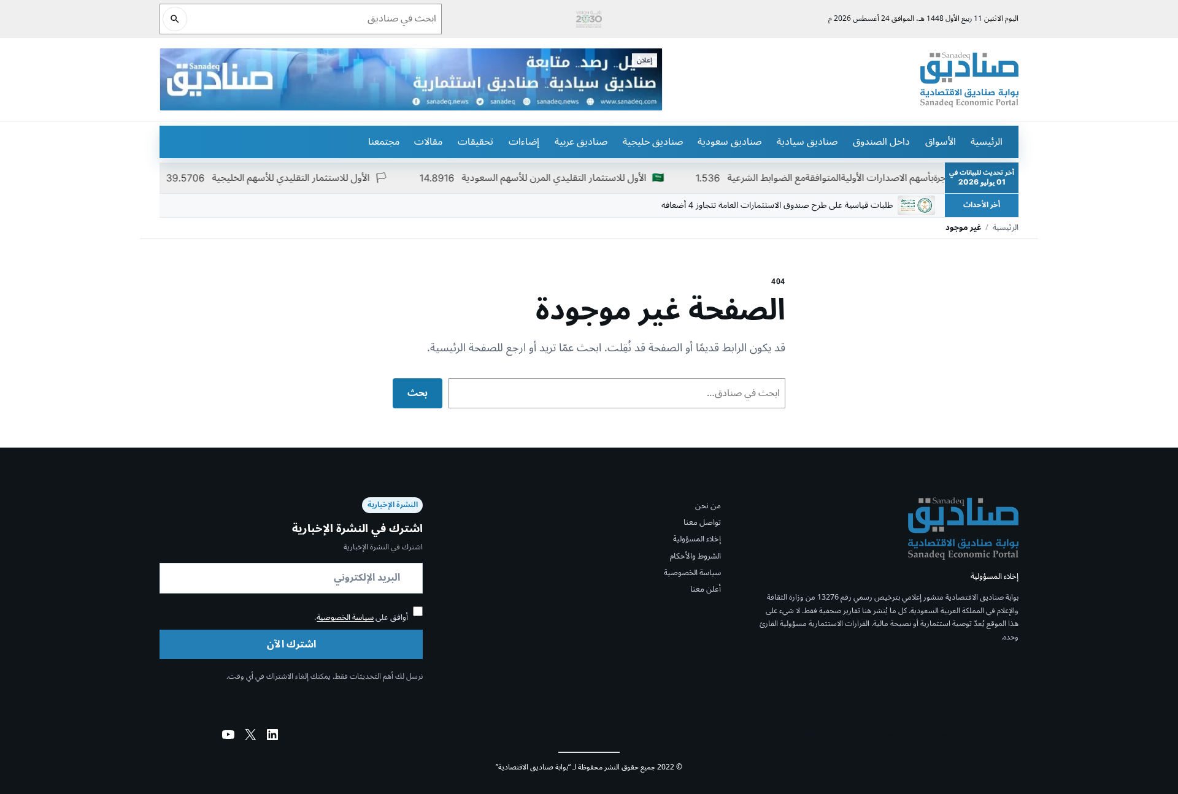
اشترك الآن (291, 644)
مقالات (428, 141)
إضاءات (524, 141)
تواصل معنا (702, 522)
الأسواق (940, 141)
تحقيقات (475, 141)
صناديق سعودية (729, 141)
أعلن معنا (705, 589)
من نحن (708, 506)
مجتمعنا (383, 141)
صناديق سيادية (807, 141)
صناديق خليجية (653, 141)
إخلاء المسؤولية (697, 539)
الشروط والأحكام (695, 556)
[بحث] (175, 19)
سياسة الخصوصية (692, 573)
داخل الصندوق (881, 141)
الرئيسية (987, 141)
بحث (417, 393)
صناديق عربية (581, 141)
